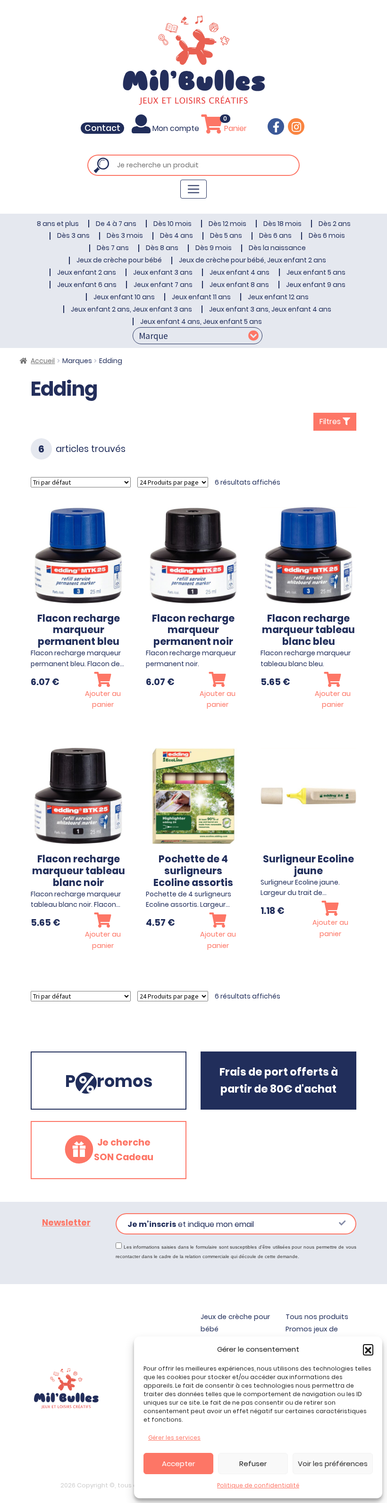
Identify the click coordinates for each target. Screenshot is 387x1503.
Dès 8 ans (162, 247)
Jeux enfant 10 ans (124, 297)
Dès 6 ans (275, 235)
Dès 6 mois (327, 235)
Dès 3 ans (73, 235)
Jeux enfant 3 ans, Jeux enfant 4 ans (270, 309)
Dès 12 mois (227, 223)
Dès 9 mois (213, 247)
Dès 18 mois (282, 223)
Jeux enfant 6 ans (87, 284)
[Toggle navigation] (193, 189)
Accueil (43, 360)
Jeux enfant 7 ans (163, 284)
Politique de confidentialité (258, 1485)
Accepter (178, 1463)
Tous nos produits (317, 1316)
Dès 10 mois (172, 223)
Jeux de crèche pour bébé (119, 260)
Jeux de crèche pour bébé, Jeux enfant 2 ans (252, 260)
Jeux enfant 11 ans (201, 297)
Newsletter (66, 1222)
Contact (102, 128)
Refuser (253, 1463)
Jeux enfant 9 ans (315, 284)
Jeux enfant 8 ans (239, 284)
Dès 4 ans (176, 235)
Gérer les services (174, 1437)
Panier (234, 128)
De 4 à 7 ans (116, 223)
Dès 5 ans (226, 235)
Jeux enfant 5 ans (315, 272)
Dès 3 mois (125, 235)
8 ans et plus (58, 223)
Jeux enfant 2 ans (86, 272)
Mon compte (176, 128)
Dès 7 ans (113, 247)
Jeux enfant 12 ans (278, 297)
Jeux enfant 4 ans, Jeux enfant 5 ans (201, 321)
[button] (368, 1349)
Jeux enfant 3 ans (163, 272)
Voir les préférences (333, 1463)
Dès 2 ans (335, 223)
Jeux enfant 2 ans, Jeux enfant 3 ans (131, 309)
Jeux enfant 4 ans (239, 272)
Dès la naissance (277, 247)
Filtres (331, 421)
